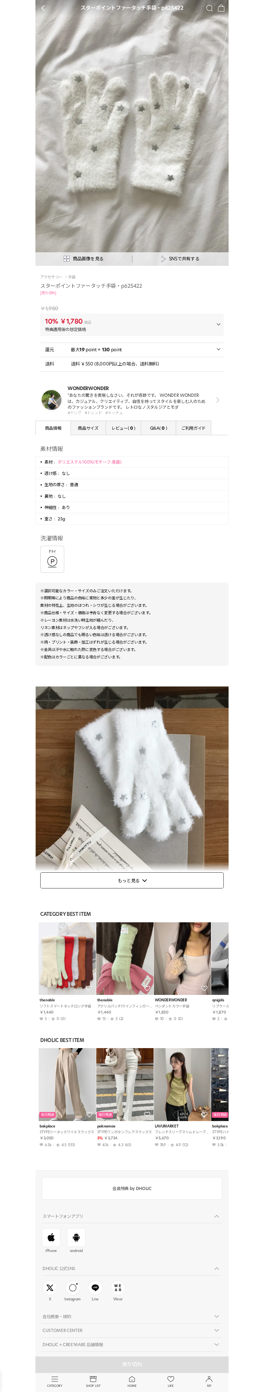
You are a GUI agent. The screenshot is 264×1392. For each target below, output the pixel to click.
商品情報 (53, 428)
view (216, 400)
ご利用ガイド (193, 428)
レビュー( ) (123, 428)
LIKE (171, 1386)
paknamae (106, 1126)
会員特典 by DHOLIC (131, 1188)
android (76, 1250)
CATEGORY (54, 1386)
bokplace (47, 1126)
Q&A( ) (158, 428)
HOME (132, 1386)
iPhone (51, 1250)
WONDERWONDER (171, 1000)
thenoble (47, 1000)
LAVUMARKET (167, 1126)
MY (209, 1386)
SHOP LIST (93, 1386)
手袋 (71, 277)
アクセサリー (51, 277)
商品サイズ (88, 428)
